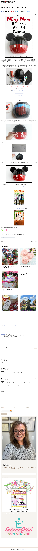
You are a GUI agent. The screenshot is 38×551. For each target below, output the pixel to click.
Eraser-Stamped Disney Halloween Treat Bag (11, 325)
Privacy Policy (24, 549)
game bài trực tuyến (5, 347)
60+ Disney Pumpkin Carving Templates (17, 208)
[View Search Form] (36, 1)
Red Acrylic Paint (24, 90)
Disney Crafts (6, 236)
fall (10, 236)
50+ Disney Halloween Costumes (28, 186)
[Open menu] (35, 1)
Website (27, 407)
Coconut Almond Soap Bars (26, 266)
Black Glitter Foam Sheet (19, 93)
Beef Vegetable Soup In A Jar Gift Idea (9, 312)
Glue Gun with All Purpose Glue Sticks (19, 97)
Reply (35, 347)
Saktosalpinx (3, 329)
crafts (2, 236)
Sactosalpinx (3, 334)
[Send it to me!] (19, 495)
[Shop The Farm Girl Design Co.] (19, 527)
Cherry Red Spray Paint (16, 90)
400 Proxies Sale (4, 368)
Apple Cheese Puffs (4, 241)
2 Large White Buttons (19, 95)
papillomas (3, 359)
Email (15, 407)
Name (2, 407)
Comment (3, 395)
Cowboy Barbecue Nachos (32, 241)
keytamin (2, 378)
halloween (13, 236)
